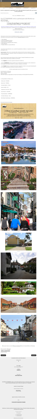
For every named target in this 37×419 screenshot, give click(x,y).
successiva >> (34, 355)
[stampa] (16, 345)
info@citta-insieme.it (21, 37)
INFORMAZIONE (19, 15)
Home (13, 15)
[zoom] (18, 118)
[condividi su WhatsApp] (31, 345)
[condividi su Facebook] (23, 345)
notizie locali (23, 15)
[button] (1, 1)
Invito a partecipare (5, 350)
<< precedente (3, 355)
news (15, 15)
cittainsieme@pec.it (19, 415)
